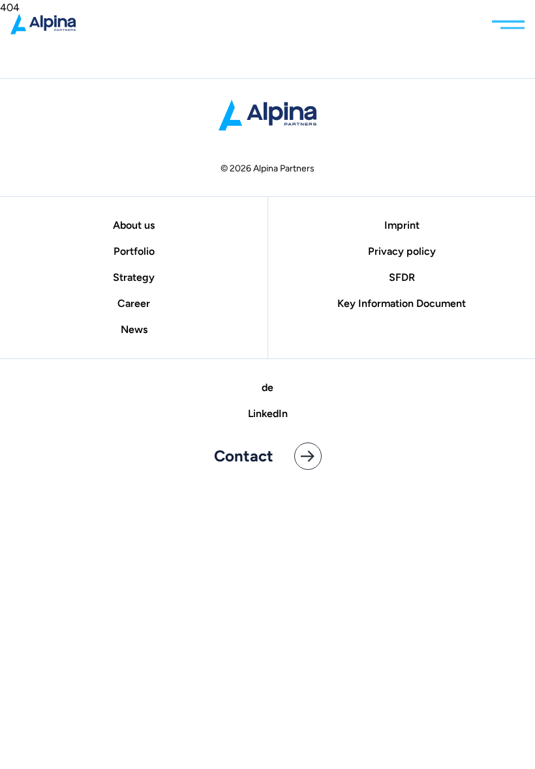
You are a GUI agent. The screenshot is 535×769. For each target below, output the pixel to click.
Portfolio (134, 251)
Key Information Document (401, 303)
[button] (508, 21)
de (267, 387)
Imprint (402, 225)
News (134, 329)
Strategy (134, 277)
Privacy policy (402, 251)
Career (133, 303)
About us (134, 225)
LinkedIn (268, 413)
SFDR (402, 277)
